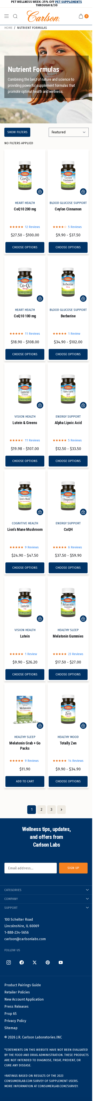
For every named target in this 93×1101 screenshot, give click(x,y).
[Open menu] (6, 16)
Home (8, 28)
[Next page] (61, 809)
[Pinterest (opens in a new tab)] (47, 962)
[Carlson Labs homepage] (43, 16)
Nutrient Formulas (32, 28)
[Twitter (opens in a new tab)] (34, 962)
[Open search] (15, 16)
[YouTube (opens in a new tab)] (60, 962)
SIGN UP (73, 868)
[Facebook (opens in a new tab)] (21, 962)
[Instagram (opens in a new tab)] (8, 962)
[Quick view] (40, 191)
